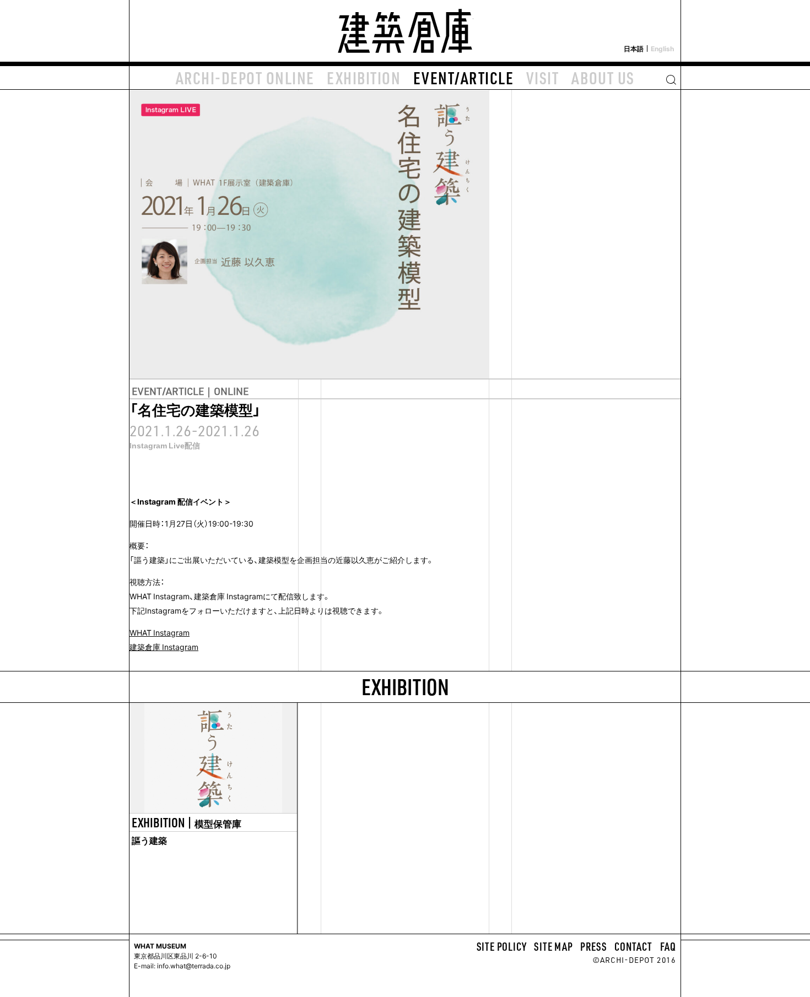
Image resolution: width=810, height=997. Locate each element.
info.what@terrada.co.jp (192, 966)
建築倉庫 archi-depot (405, 31)
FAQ (668, 946)
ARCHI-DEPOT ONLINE (245, 77)
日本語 (634, 48)
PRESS (593, 946)
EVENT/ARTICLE (463, 77)
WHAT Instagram (159, 632)
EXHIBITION (364, 77)
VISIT (542, 77)
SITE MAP (553, 946)
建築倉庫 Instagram (163, 646)
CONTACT (633, 946)
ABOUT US (603, 77)
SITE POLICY (502, 946)
